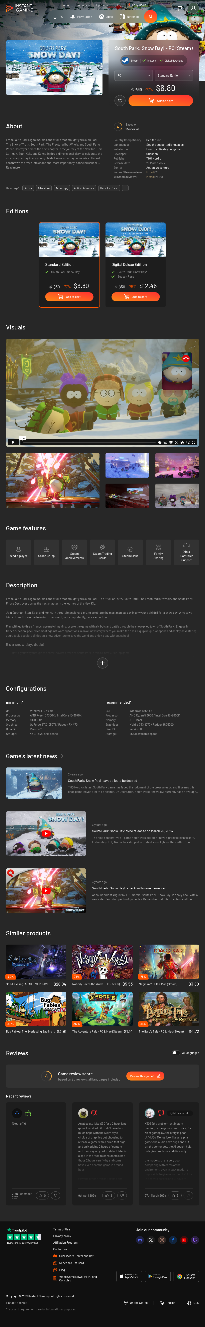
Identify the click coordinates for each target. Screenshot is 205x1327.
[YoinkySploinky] (83, 1113)
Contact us (60, 1249)
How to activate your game (163, 149)
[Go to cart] (179, 8)
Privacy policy (62, 1236)
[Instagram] (162, 1240)
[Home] (19, 8)
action (28, 188)
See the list (153, 140)
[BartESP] (150, 1113)
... (125, 188)
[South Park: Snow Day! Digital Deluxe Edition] (136, 255)
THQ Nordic (153, 158)
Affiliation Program (65, 1242)
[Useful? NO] (55, 1195)
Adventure (162, 167)
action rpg (62, 188)
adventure (44, 188)
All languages (190, 1053)
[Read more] (36, 1151)
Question (152, 154)
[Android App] (158, 1276)
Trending (64, 5)
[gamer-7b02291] (17, 1113)
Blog (118, 5)
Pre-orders (83, 5)
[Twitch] (195, 1240)
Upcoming (103, 5)
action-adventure (84, 188)
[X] (151, 1240)
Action (150, 167)
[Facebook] (173, 1240)
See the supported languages (165, 144)
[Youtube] (184, 1240)
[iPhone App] (129, 1276)
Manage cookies (16, 1302)
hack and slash (109, 188)
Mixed (150, 172)
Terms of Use (61, 1229)
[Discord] (140, 1240)
